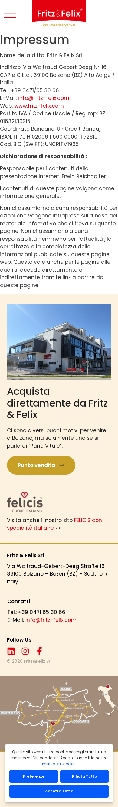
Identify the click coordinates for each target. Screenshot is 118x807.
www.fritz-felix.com (39, 105)
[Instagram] (25, 651)
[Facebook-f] (39, 651)
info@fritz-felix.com (43, 98)
